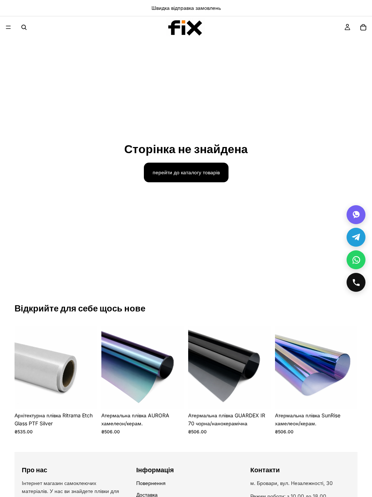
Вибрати (178, 397)
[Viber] (356, 214)
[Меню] (8, 27)
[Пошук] (24, 27)
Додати (265, 397)
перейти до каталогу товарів (186, 172)
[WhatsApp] (356, 259)
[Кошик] (363, 27)
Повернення (151, 483)
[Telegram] (356, 237)
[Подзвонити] (356, 282)
